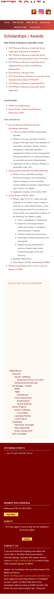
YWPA (17, 392)
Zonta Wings (22, 413)
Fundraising (17, 422)
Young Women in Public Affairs (21, 195)
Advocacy (16, 374)
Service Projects (19, 407)
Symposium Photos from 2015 (30, 380)
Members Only (20, 27)
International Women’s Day (26, 383)
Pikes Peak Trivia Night (24, 425)
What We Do (32, 22)
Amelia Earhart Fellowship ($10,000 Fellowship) (28, 170)
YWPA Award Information (19, 105)
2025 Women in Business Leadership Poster (26, 83)
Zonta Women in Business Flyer (21, 72)
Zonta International (23, 398)
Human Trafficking (22, 377)
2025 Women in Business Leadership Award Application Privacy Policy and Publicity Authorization (27, 65)
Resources (45, 22)
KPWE (17, 389)
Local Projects (21, 419)
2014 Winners (23, 395)
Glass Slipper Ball (22, 428)
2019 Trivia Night (19, 434)
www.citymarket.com (41, 576)
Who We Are (18, 22)
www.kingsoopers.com (19, 576)
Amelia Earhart (23, 401)
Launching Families (23, 416)
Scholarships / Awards (22, 386)
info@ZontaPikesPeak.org (23, 560)
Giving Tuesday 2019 (23, 431)
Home (7, 22)
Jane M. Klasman (24, 404)
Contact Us (35, 27)
